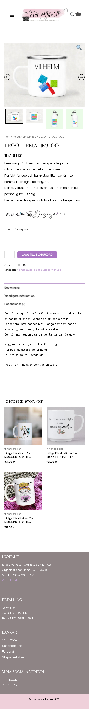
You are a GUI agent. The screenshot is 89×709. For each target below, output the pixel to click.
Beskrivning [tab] (12, 287)
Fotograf (8, 651)
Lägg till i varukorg (37, 254)
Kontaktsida (10, 580)
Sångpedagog (12, 646)
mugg (16, 136)
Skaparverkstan (13, 657)
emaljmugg (29, 136)
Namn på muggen (16, 229)
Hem (7, 136)
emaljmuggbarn (43, 269)
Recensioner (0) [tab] (14, 303)
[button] (12, 14)
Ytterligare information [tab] (19, 295)
